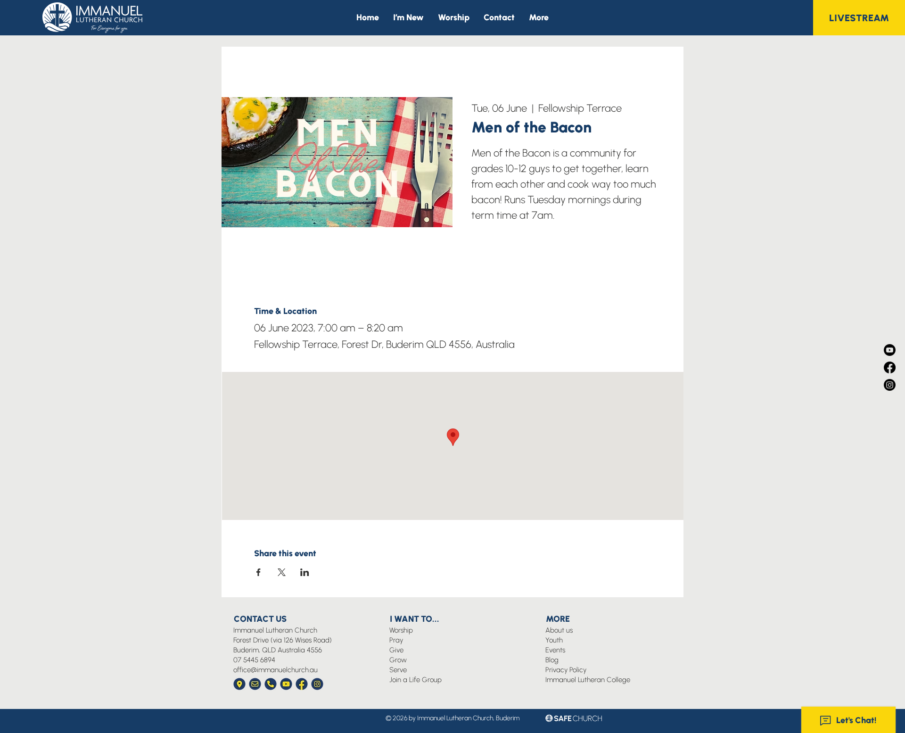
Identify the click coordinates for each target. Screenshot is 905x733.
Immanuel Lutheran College (587, 679)
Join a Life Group (415, 679)
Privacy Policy (565, 670)
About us (559, 630)
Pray (396, 640)
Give (396, 650)
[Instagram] (890, 385)
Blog (552, 660)
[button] (539, 17)
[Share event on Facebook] (258, 572)
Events (555, 650)
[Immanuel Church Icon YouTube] (286, 684)
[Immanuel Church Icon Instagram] (317, 684)
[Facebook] (890, 367)
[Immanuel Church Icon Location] (239, 684)
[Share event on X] (281, 572)
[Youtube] (890, 350)
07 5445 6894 (254, 660)
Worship (401, 630)
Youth (554, 640)
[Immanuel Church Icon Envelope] (255, 684)
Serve (398, 670)
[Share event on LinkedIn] (304, 572)
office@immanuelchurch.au (275, 670)
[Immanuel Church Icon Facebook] (302, 684)
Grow (398, 660)
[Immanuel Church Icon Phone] (270, 684)
